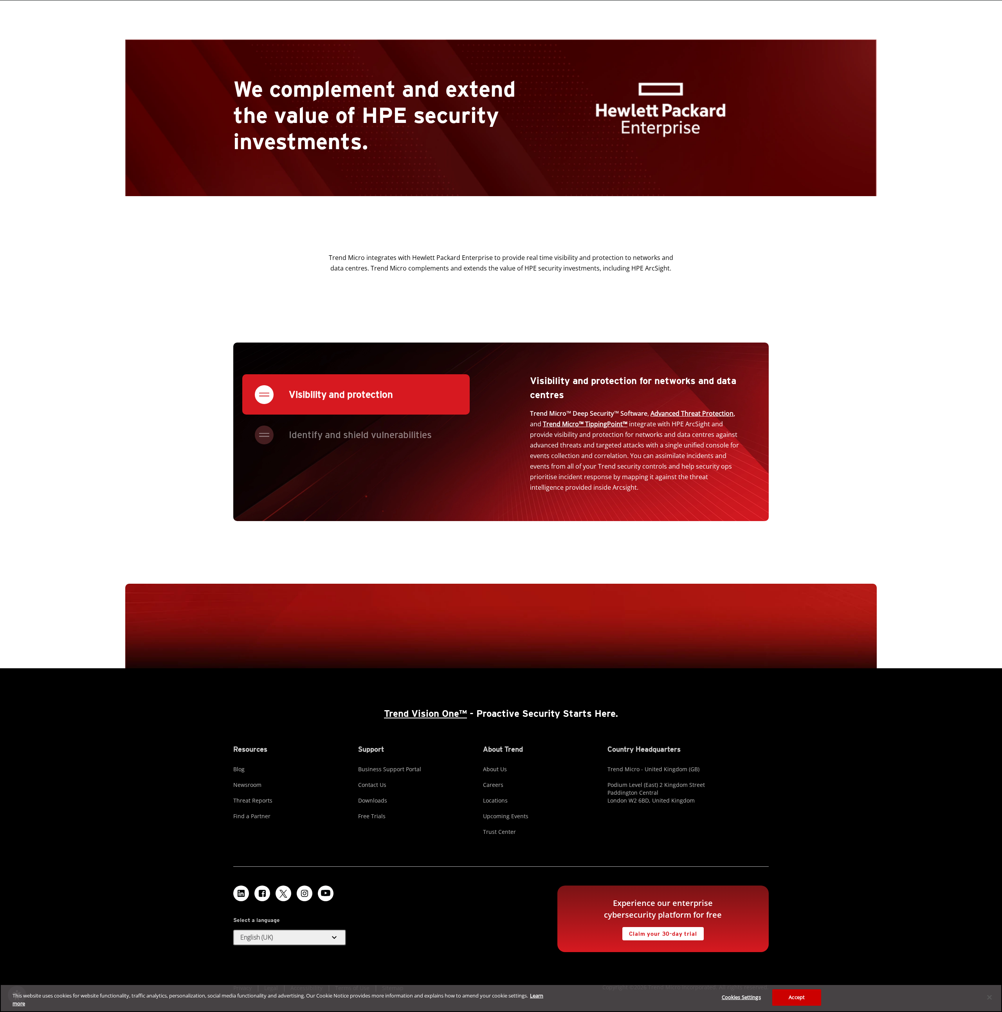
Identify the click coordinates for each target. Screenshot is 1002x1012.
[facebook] (262, 893)
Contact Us (372, 784)
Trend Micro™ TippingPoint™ (585, 424)
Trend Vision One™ (425, 713)
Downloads (372, 800)
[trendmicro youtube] (325, 893)
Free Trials (372, 816)
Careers (493, 784)
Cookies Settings (741, 997)
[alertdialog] (501, 998)
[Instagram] (304, 893)
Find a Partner (251, 816)
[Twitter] (283, 893)
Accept (797, 997)
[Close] (989, 997)
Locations (495, 800)
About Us (495, 769)
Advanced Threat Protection (692, 413)
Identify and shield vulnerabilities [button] (360, 434)
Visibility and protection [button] (341, 394)
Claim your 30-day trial (659, 932)
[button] (289, 937)
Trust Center (499, 831)
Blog (239, 769)
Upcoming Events (505, 816)
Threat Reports (252, 800)
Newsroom (247, 784)
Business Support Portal (389, 769)
